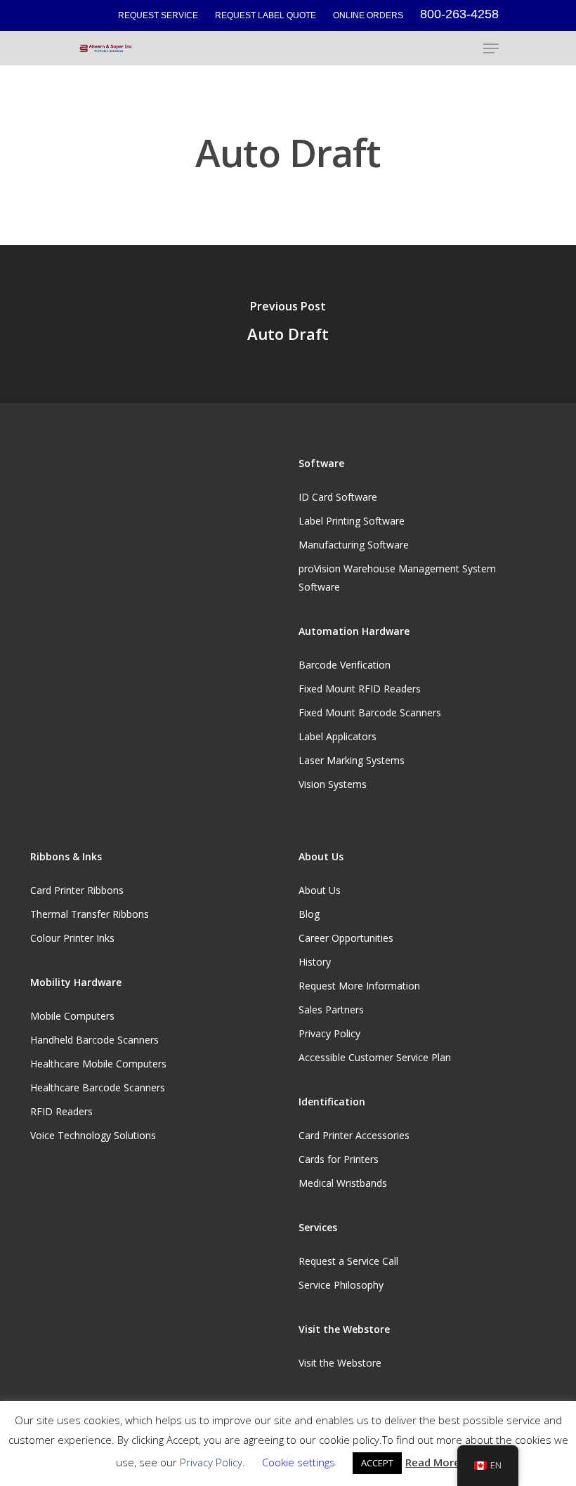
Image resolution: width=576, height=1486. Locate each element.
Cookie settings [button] (298, 1462)
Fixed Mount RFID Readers (360, 688)
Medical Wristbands (343, 1183)
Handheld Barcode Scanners (94, 1039)
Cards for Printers (339, 1159)
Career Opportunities (346, 938)
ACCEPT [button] (377, 1463)
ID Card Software (338, 497)
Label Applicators (338, 736)
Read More (432, 1462)
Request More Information (359, 985)
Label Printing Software (352, 520)
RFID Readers (61, 1111)
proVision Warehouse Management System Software (397, 577)
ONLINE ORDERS (368, 15)
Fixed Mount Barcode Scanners (370, 712)
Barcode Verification (345, 664)
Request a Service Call (348, 1261)
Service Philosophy (341, 1284)
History (315, 961)
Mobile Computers (72, 1016)
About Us (320, 890)
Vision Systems (333, 784)
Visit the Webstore (340, 1362)
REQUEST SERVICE (158, 15)
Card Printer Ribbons (77, 890)
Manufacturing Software (354, 544)
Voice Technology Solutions (93, 1135)
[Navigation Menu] (491, 48)
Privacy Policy (329, 1033)
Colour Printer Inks (72, 938)
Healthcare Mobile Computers (98, 1063)
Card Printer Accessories (354, 1135)
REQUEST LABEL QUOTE (265, 15)
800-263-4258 (459, 14)
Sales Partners (331, 1009)
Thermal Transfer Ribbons (89, 914)
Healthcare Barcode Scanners (97, 1087)
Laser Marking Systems (352, 760)
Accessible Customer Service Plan (375, 1057)
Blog (309, 914)
